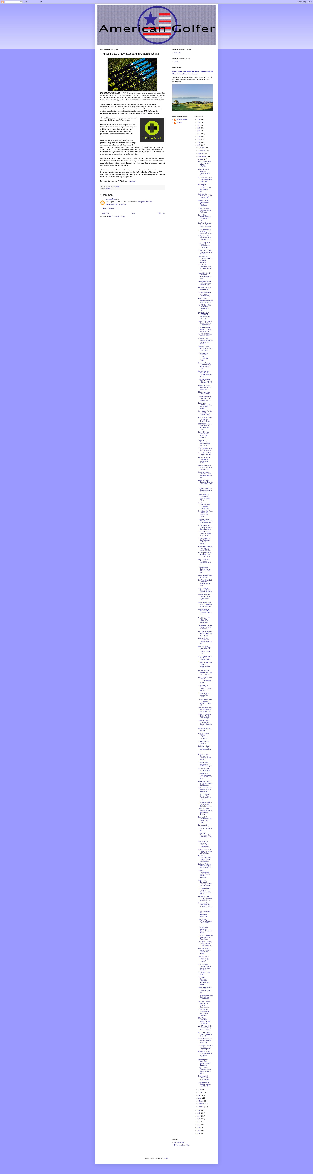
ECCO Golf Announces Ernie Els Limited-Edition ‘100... (205, 835)
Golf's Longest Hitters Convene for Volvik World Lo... (205, 252)
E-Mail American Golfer (182, 1145)
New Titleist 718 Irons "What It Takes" (205, 335)
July (199, 1089)
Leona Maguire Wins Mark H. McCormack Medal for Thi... (205, 679)
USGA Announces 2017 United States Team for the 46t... (205, 521)
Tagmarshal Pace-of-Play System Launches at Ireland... (205, 460)
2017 (199, 145)
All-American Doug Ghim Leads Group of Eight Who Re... (205, 604)
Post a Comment (108, 209)
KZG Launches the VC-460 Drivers (204, 769)
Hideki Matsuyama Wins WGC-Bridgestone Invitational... (204, 913)
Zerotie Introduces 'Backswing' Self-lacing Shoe (204, 533)
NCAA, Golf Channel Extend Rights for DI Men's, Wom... (205, 323)
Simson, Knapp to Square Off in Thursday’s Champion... (204, 203)
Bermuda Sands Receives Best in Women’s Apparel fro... (205, 474)
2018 (199, 142)
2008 (199, 1133)
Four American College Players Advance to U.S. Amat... (204, 570)
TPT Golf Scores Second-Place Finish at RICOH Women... (204, 756)
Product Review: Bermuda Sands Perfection (204, 210)
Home (133, 213)
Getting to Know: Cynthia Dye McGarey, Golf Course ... (203, 959)
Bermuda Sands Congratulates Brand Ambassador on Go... (205, 723)
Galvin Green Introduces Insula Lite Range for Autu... (204, 217)
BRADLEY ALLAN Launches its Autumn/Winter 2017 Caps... (204, 315)
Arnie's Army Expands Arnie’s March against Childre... (205, 548)
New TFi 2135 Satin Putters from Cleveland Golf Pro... (204, 307)
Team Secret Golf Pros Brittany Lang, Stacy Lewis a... (205, 672)
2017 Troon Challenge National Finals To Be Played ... (205, 1020)
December (202, 148)
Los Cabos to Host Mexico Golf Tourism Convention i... (204, 1004)
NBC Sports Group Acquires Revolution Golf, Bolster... (204, 891)
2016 (199, 1110)
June (200, 1092)
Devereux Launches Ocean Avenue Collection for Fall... (205, 943)
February (201, 1104)
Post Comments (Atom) (117, 216)
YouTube (177, 53)
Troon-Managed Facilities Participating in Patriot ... (204, 172)
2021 (199, 134)
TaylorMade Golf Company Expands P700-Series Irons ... (205, 482)
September (202, 156)
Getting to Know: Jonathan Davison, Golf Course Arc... (205, 348)
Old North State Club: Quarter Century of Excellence (205, 179)
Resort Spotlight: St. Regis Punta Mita (204, 454)
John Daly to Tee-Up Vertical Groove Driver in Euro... (205, 413)
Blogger (179, 122)
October (201, 153)
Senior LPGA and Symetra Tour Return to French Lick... (204, 796)
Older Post (160, 213)
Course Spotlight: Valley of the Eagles (204, 695)
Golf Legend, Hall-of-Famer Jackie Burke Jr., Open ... (205, 804)
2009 (199, 1130)
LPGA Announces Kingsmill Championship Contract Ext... (204, 244)
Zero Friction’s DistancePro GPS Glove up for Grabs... (205, 819)
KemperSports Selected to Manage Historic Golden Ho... (204, 1062)
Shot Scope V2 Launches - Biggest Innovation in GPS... (205, 930)
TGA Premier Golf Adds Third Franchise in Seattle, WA (204, 619)
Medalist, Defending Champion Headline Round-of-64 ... (204, 275)
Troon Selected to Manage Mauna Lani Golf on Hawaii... (204, 950)
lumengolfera (110, 199)
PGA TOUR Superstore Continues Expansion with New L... (204, 980)
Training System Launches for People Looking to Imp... (205, 640)
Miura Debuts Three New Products (204, 288)
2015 (199, 1113)
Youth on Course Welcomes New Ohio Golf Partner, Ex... (205, 611)
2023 (199, 128)
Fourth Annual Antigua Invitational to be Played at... (205, 300)
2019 (199, 139)
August (200, 159)
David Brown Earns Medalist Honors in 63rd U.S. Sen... (205, 329)
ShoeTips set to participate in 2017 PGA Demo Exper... (205, 764)
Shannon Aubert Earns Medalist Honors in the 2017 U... (205, 905)
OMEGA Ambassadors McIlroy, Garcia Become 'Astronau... (204, 874)
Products (108, 188)
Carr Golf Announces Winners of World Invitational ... (205, 627)
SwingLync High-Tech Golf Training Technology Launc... (205, 513)
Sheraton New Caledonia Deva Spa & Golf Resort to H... (205, 776)
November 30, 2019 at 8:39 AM (116, 205)
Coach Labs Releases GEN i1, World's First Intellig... (205, 405)
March (200, 1101)
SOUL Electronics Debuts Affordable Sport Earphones (205, 527)
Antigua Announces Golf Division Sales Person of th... (205, 467)
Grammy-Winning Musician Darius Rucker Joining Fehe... (204, 365)
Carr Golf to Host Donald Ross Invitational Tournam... (203, 434)
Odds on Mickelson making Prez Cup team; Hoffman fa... (205, 231)
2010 (199, 1127)
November (202, 150)
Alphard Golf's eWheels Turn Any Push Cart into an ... (205, 921)
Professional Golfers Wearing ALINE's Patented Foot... (205, 789)
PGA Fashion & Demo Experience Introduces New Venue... (205, 665)
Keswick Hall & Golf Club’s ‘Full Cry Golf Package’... (204, 716)
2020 (199, 136)
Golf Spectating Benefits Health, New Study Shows (205, 590)
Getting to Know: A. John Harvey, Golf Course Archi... (205, 196)
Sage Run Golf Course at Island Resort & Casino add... (204, 1070)
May (200, 1095)
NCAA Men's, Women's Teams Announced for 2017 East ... (204, 442)
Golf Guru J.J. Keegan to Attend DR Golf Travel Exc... (205, 937)
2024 (199, 125)
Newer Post (105, 213)
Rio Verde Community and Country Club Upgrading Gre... (205, 1047)
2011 (199, 1124)
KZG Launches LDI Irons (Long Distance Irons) (204, 294)
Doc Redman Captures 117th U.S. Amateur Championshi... (204, 505)
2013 (199, 1119)
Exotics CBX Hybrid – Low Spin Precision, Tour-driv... (205, 989)
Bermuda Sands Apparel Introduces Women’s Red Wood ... (205, 341)
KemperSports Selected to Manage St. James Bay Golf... (205, 687)
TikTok (176, 61)
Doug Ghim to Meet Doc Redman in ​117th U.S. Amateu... (204, 540)
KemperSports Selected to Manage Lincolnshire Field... (203, 356)
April (200, 1098)
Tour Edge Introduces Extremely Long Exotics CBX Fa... (205, 554)
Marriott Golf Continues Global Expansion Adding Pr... (205, 267)
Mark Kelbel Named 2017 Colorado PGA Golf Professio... (204, 164)
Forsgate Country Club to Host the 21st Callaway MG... (204, 597)
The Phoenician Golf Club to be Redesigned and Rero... (205, 582)
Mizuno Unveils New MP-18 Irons (205, 576)
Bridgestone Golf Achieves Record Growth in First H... (205, 237)
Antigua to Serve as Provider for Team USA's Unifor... (205, 851)
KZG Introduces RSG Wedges (205, 729)
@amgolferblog (179, 1142)
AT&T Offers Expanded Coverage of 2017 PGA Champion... (205, 882)
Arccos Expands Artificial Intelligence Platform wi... (203, 736)
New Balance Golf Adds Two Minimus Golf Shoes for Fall (205, 381)
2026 (199, 119)
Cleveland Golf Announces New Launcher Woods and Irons (204, 967)
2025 (199, 122)
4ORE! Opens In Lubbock (203, 742)
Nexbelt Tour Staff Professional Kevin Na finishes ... (205, 387)
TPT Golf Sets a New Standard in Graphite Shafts (205, 419)
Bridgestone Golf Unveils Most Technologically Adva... (204, 497)
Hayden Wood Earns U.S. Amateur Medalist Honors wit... (205, 702)
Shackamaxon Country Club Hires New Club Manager (205, 259)
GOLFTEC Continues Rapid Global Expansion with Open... (205, 426)
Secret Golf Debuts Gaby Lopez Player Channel (205, 1034)
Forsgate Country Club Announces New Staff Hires (204, 1084)
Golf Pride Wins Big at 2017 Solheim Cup (205, 449)
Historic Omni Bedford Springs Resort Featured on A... (205, 997)
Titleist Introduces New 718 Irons (204, 393)
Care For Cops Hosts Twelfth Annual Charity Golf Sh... (205, 658)
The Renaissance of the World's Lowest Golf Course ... (205, 783)
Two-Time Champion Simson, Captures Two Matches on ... (205, 225)
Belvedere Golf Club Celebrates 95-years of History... (205, 398)
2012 (199, 1122)
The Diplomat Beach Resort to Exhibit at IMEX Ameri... (205, 633)
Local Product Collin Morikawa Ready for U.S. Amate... (205, 1027)
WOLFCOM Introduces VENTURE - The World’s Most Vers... (204, 187)
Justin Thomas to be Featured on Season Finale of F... (204, 561)
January (201, 1107)
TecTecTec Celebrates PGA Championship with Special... (204, 858)
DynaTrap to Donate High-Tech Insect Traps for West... (205, 283)
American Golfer (182, 119)
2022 (199, 131)
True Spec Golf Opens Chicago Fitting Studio (204, 1077)
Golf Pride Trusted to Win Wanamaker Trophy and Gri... (205, 709)
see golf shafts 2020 (145, 202)
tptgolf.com (132, 181)
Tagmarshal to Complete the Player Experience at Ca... (205, 827)
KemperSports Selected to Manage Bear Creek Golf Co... (204, 843)
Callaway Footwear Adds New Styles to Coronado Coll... (205, 865)
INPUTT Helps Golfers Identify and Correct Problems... (204, 1012)
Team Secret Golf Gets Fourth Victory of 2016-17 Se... (205, 898)
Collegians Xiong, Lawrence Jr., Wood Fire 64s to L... (204, 748)
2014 (199, 1116)
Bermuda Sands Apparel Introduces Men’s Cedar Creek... (205, 811)
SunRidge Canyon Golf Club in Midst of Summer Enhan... (205, 1054)
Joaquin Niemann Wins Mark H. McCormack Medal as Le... (205, 373)
